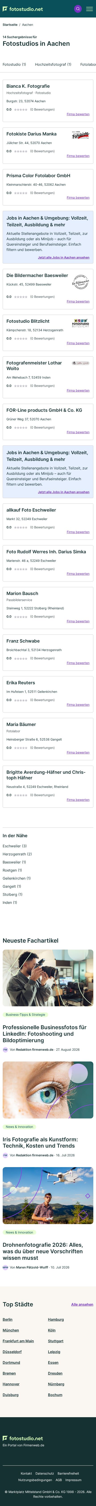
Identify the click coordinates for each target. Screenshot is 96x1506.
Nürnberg (56, 1384)
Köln (52, 1330)
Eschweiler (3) (15, 846)
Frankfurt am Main (18, 1341)
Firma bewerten (78, 114)
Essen (53, 1362)
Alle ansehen (82, 1304)
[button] (78, 9)
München (11, 1330)
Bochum (55, 1395)
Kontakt (26, 1473)
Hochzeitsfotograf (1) (53, 64)
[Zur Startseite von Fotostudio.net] (23, 9)
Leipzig (54, 1351)
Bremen (9, 1373)
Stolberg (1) (13, 894)
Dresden (55, 1373)
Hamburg (56, 1319)
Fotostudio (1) (14, 64)
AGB (59, 1480)
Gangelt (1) (12, 886)
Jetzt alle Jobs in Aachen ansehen (64, 257)
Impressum (73, 1480)
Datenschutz (44, 1473)
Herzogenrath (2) (17, 854)
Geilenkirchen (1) (17, 878)
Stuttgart (55, 1341)
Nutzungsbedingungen (35, 1480)
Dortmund (11, 1362)
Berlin (8, 1319)
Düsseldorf (12, 1351)
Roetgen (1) (12, 870)
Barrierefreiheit (68, 1473)
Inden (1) (10, 902)
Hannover (11, 1384)
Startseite (10, 24)
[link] (48, 101)
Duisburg (11, 1395)
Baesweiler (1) (14, 862)
